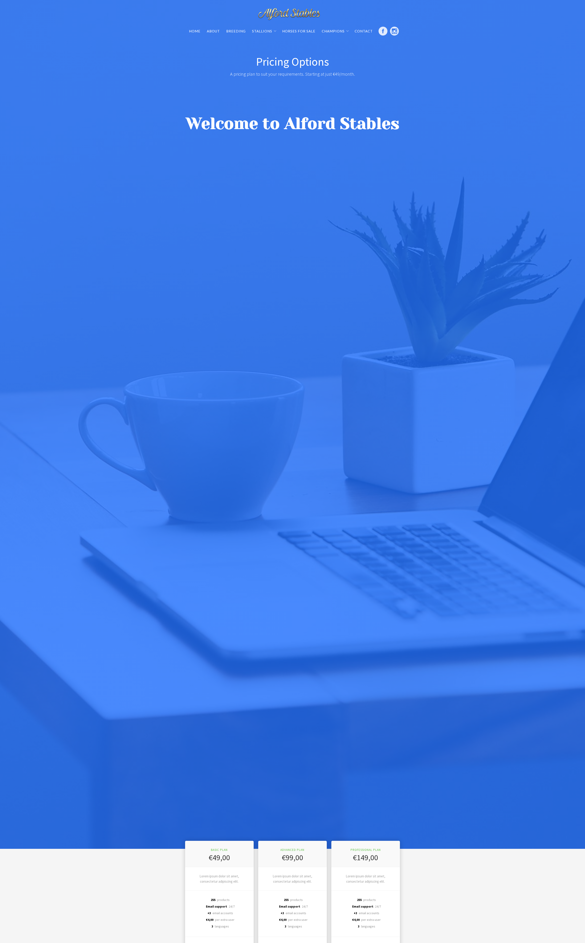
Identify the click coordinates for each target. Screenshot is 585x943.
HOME (194, 31)
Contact (364, 31)
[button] (264, 31)
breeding (236, 31)
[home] (289, 15)
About (213, 31)
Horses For (298, 31)
